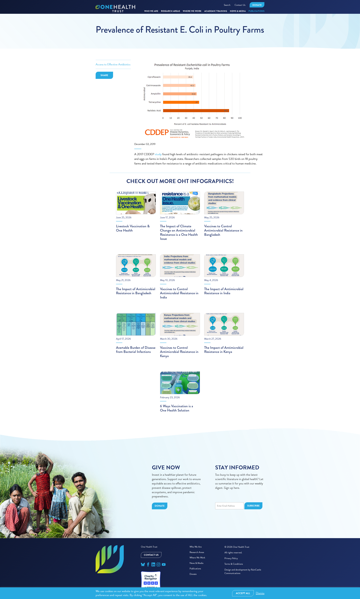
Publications (256, 11)
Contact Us (240, 5)
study (158, 154)
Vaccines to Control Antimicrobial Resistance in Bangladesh (223, 230)
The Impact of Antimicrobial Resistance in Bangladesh (135, 291)
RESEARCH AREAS (170, 11)
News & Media (238, 11)
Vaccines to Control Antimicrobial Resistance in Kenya (179, 351)
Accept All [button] (243, 593)
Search (227, 5)
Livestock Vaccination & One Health (133, 228)
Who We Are (151, 11)
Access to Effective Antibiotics (113, 64)
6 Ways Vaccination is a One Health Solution (176, 408)
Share (104, 75)
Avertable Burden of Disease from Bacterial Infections (135, 349)
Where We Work (192, 11)
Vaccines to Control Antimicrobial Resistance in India (179, 293)
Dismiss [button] (260, 593)
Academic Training (215, 11)
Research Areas (197, 552)
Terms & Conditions (233, 564)
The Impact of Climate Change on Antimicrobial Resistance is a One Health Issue (179, 232)
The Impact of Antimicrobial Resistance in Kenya (223, 349)
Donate (257, 5)
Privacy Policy (231, 558)
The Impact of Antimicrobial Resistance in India (223, 291)
